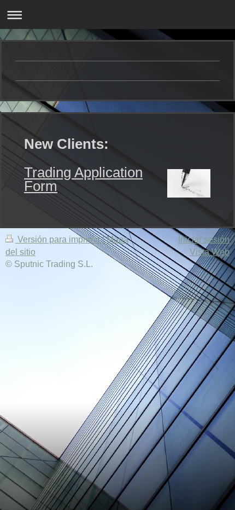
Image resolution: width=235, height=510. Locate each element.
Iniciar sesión (204, 239)
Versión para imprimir (58, 239)
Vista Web (210, 252)
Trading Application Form (83, 179)
